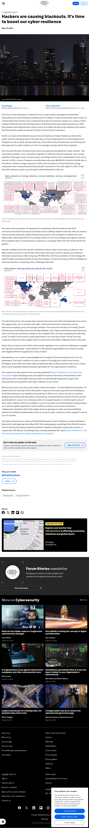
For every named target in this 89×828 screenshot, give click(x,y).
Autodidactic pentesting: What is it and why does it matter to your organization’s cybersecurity (65, 672)
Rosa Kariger (7, 106)
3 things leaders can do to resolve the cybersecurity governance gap (63, 712)
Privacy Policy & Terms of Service (44, 815)
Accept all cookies (70, 811)
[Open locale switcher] (3, 821)
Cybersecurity (10, 12)
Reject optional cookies (70, 817)
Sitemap (44, 819)
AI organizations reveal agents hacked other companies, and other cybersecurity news (22, 671)
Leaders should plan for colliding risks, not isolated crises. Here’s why (21, 712)
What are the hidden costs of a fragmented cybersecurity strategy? (22, 632)
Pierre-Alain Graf (53, 106)
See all (83, 600)
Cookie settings (69, 822)
